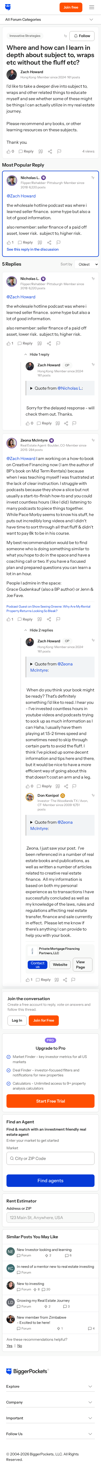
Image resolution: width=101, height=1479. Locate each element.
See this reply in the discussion (33, 249)
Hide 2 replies (41, 630)
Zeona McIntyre (34, 440)
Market (12, 1148)
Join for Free (43, 1020)
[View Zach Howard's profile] (11, 75)
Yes (9, 1345)
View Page (80, 964)
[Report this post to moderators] (59, 151)
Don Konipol (48, 795)
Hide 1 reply (39, 354)
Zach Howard (31, 72)
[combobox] (52, 1158)
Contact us (37, 965)
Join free (71, 7)
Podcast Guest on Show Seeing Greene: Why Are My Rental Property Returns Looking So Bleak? (48, 608)
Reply (29, 151)
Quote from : (59, 388)
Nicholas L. (30, 177)
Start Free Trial (50, 1101)
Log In (17, 1020)
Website (60, 964)
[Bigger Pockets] (8, 7)
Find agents (50, 1181)
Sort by (66, 264)
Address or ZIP (18, 1208)
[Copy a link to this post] (50, 151)
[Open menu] (91, 7)
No (19, 1345)
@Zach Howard (21, 195)
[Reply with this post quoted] (40, 151)
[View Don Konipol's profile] (30, 797)
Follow (84, 35)
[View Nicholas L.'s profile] (12, 180)
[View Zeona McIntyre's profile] (11, 443)
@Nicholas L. (69, 388)
